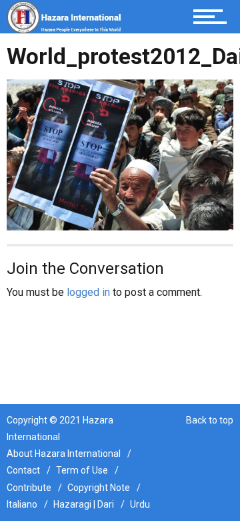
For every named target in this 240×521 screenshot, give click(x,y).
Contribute (29, 487)
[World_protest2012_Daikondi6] (120, 154)
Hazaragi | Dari (83, 504)
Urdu (140, 504)
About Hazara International (64, 453)
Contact (23, 470)
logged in (88, 292)
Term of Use (82, 470)
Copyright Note (98, 487)
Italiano (22, 504)
